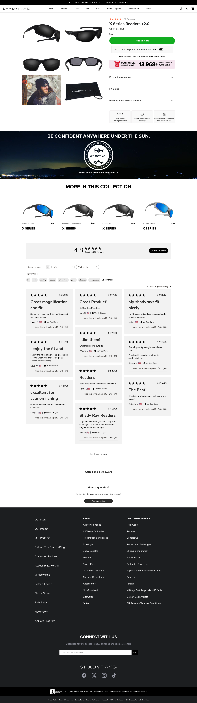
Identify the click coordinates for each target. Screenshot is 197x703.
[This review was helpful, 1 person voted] (159, 368)
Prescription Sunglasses (95, 537)
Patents (130, 583)
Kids (77, 8)
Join (134, 652)
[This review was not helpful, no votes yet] (65, 327)
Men (51, 8)
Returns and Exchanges (139, 544)
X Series (29, 228)
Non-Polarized (90, 590)
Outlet (86, 603)
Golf (98, 8)
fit (28, 280)
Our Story (40, 519)
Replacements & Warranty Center (144, 570)
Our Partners (42, 538)
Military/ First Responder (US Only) (144, 590)
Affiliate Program (45, 621)
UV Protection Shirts (93, 570)
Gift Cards (88, 596)
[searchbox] (35, 267)
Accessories (89, 583)
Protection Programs (137, 564)
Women (64, 8)
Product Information (120, 77)
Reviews (131, 531)
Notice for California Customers (113, 700)
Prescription (133, 8)
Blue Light (88, 544)
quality (43, 280)
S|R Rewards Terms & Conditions (144, 603)
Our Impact (41, 529)
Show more (108, 279)
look (34, 280)
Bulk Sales (41, 602)
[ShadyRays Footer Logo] (98, 667)
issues (52, 280)
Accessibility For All (47, 565)
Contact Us (132, 537)
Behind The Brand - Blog (50, 547)
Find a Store (42, 593)
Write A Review (158, 250)
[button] (98, 501)
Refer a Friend (43, 584)
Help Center (133, 524)
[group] (142, 49)
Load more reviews (98, 454)
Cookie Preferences (93, 700)
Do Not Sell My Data (137, 596)
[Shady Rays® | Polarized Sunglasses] (16, 9)
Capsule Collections (93, 577)
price (73, 280)
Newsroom (41, 611)
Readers (87, 557)
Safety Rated (89, 564)
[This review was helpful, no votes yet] (61, 327)
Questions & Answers (98, 472)
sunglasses (94, 280)
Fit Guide (114, 89)
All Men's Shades (92, 524)
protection (63, 280)
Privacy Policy (52, 700)
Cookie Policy (80, 700)
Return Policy (133, 557)
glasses (82, 280)
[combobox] (63, 267)
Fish (87, 8)
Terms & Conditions (66, 700)
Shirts (148, 8)
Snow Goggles (114, 8)
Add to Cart (142, 40)
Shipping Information (137, 551)
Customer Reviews (46, 556)
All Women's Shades (93, 531)
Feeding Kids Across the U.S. (125, 100)
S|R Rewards (42, 575)
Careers (131, 577)
